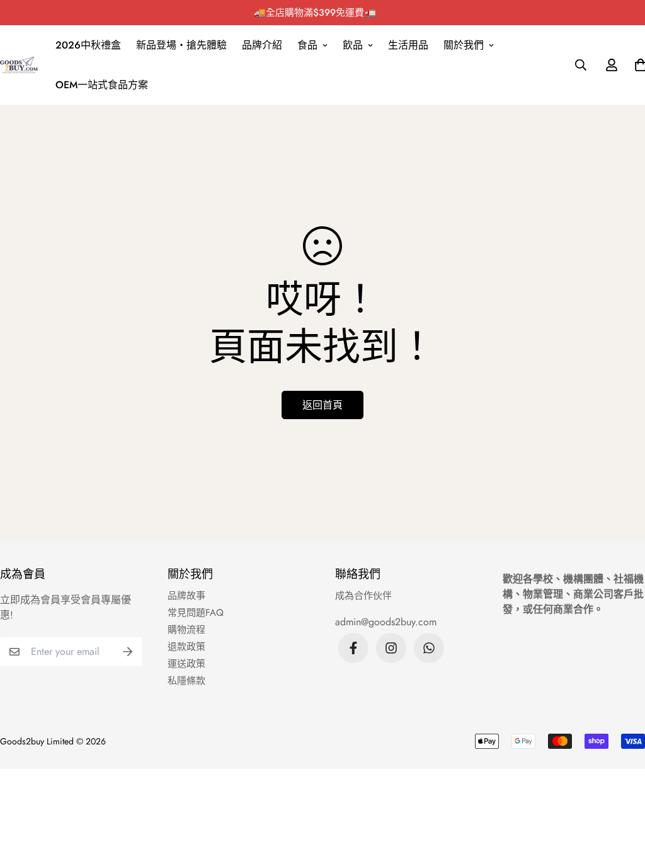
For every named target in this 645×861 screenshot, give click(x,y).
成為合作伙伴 (363, 596)
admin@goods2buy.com (386, 622)
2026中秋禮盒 (88, 45)
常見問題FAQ (196, 613)
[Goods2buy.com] (19, 65)
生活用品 (408, 45)
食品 (307, 45)
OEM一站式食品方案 (101, 85)
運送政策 (186, 664)
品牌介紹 (262, 45)
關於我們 (463, 45)
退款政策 (186, 647)
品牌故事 (186, 596)
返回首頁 (322, 405)
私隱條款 (186, 681)
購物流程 (186, 630)
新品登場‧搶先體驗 (181, 45)
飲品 (353, 45)
